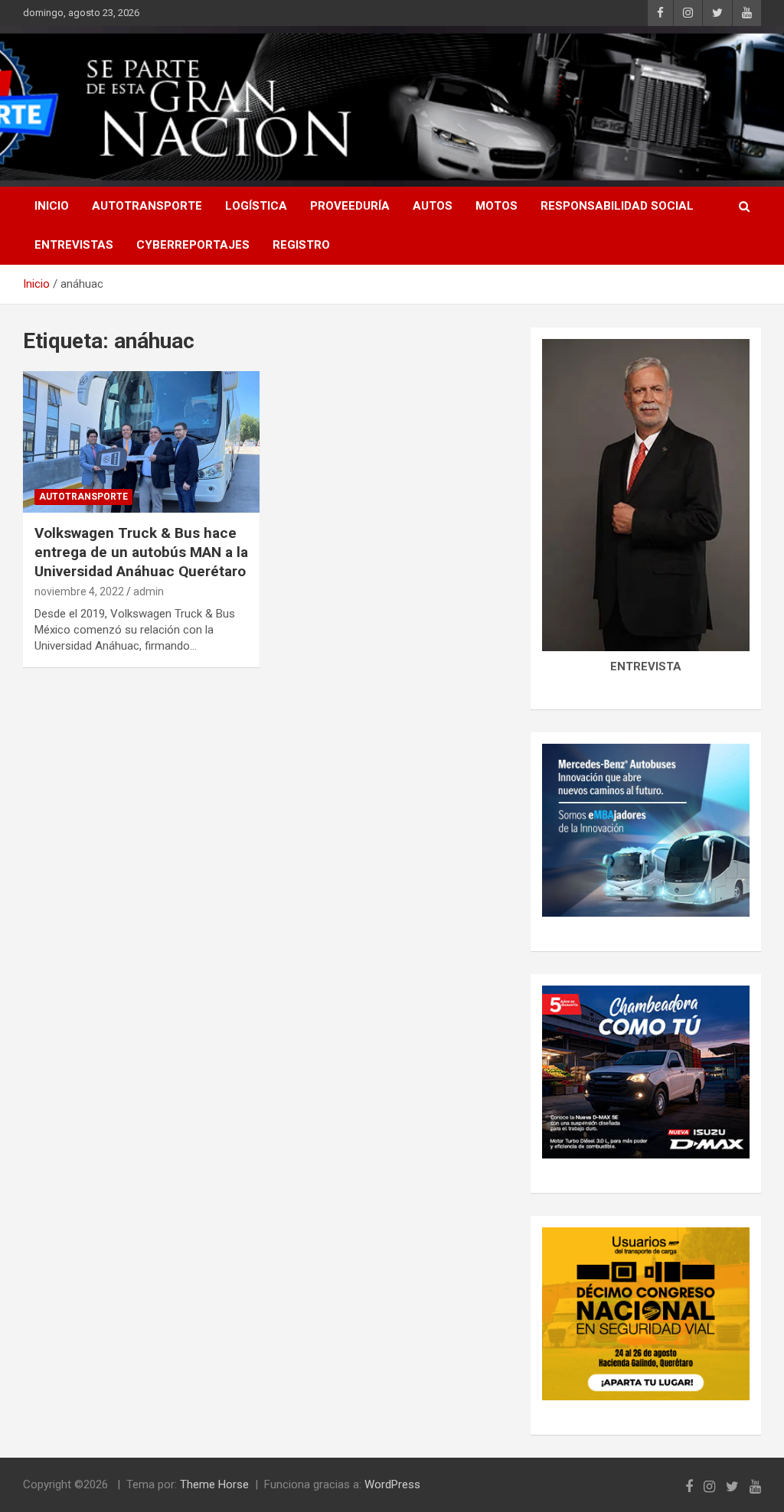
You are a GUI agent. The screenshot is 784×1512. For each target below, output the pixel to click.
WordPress (392, 1484)
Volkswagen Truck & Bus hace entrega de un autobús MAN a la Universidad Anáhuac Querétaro (141, 551)
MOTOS (496, 206)
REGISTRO (301, 245)
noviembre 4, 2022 (79, 591)
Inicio (51, 206)
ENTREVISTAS (73, 245)
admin (148, 591)
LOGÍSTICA (256, 206)
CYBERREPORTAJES (193, 245)
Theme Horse (214, 1484)
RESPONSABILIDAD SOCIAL (617, 206)
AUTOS (432, 206)
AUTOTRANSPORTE (147, 206)
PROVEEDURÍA (350, 206)
